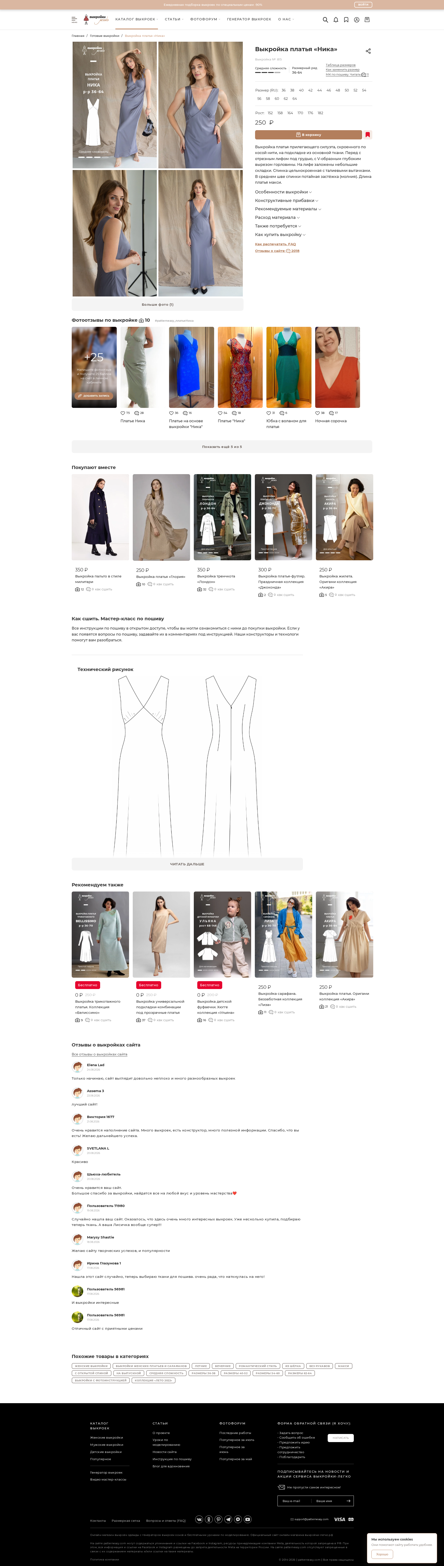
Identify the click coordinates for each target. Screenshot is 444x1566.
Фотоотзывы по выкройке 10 (111, 320)
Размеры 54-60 (268, 1373)
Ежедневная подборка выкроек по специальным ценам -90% (213, 4)
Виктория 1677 (100, 1117)
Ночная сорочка (331, 421)
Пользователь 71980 (106, 1206)
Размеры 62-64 (300, 1373)
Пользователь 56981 (106, 1289)
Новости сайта (165, 1452)
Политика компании (104, 1559)
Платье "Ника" (231, 421)
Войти (363, 4)
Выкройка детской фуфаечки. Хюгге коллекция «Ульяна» (215, 1007)
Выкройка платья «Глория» (160, 576)
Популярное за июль (236, 1440)
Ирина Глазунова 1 (104, 1263)
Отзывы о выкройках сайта (106, 1045)
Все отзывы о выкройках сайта (99, 1054)
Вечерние (223, 1366)
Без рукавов (319, 1366)
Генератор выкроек (106, 1472)
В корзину (311, 135)
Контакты (98, 1520)
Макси (343, 1366)
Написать (341, 1438)
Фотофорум (232, 1423)
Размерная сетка (126, 1520)
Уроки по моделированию (166, 1442)
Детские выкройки (106, 1452)
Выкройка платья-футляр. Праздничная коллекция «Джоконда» (281, 581)
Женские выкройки (91, 1366)
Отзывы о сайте (277, 251)
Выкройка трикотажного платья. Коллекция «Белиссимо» (97, 1007)
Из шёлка (293, 1366)
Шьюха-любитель (103, 1174)
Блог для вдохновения (171, 1466)
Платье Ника (132, 421)
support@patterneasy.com (312, 1519)
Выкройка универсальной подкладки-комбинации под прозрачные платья (160, 1007)
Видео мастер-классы (108, 1479)
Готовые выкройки (104, 36)
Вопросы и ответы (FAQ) (166, 1520)
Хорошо (382, 1554)
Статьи (160, 1423)
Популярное (100, 1459)
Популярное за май (235, 1459)
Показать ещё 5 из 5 (222, 446)
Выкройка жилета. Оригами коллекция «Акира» (338, 581)
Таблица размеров (341, 65)
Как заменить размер (343, 69)
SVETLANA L (98, 1148)
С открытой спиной (91, 1373)
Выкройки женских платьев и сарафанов (151, 1366)
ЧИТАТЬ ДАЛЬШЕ (187, 864)
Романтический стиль (258, 1366)
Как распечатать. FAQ (275, 244)
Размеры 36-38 (204, 1373)
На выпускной (129, 1373)
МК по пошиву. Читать (347, 74)
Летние (201, 1366)
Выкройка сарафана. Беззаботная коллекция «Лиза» (280, 999)
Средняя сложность (166, 1373)
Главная (78, 36)
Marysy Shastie (100, 1237)
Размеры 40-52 (236, 1373)
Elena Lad (95, 1065)
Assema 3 (95, 1091)
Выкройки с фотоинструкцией (100, 1380)
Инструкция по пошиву (172, 1459)
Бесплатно (87, 985)
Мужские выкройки (106, 1444)
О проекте (161, 1433)
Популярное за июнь (232, 1449)
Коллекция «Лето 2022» (153, 1380)
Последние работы (235, 1433)
